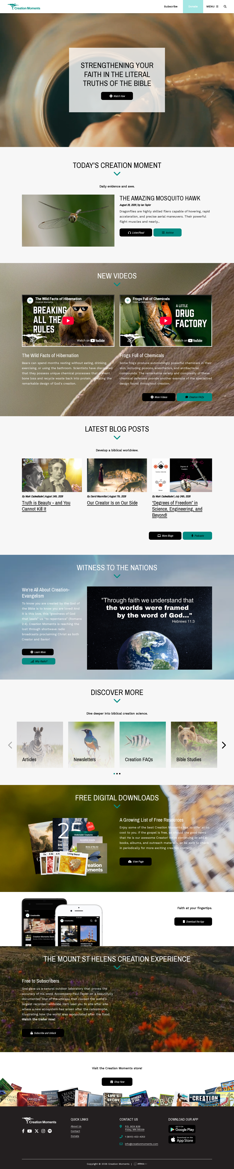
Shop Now (118, 1082)
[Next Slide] (224, 745)
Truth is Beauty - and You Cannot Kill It (46, 505)
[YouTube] (29, 1131)
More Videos (160, 397)
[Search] (225, 6)
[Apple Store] (181, 1139)
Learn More (39, 652)
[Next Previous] (10, 745)
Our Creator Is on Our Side (112, 502)
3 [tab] (119, 773)
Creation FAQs (196, 397)
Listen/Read (137, 232)
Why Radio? (40, 661)
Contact (75, 1131)
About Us (76, 1126)
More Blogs (167, 536)
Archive (169, 232)
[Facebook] (23, 1131)
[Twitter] (37, 1131)
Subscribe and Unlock (44, 1033)
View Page (137, 861)
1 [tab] (114, 773)
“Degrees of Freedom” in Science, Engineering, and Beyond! (177, 508)
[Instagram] (43, 1131)
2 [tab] (117, 773)
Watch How (119, 96)
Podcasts (199, 536)
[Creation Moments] (24, 6)
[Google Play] (181, 1128)
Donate (75, 1136)
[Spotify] (50, 1131)
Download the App (194, 921)
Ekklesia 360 (140, 1164)
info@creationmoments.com (141, 1143)
